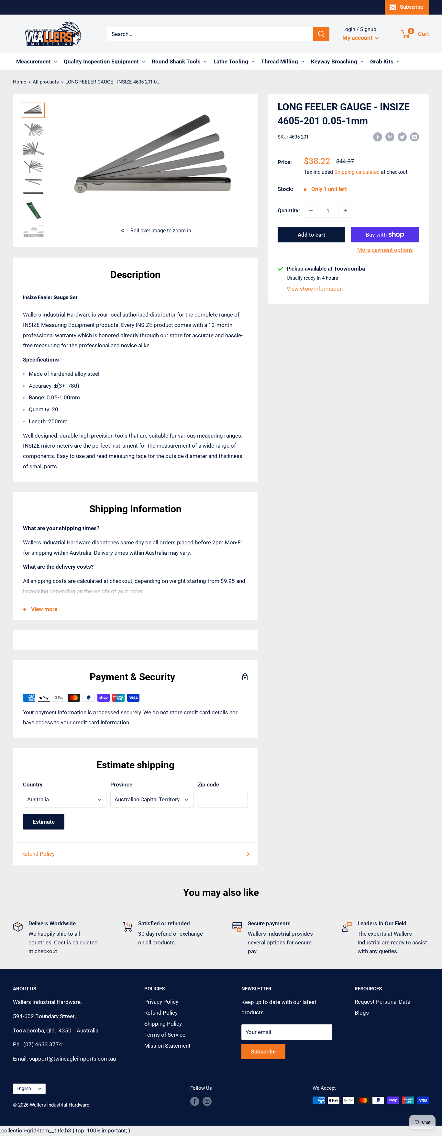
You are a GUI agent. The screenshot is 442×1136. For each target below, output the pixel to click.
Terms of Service (164, 1034)
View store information (315, 288)
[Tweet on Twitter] (402, 136)
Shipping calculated (357, 172)
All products (46, 82)
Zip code (208, 784)
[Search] (321, 34)
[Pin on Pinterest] (389, 136)
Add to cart (311, 234)
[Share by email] (414, 136)
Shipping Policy (163, 1023)
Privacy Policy (161, 1001)
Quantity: (289, 210)
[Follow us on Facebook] (194, 1101)
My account (358, 37)
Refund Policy (38, 854)
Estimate (44, 822)
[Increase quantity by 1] (345, 210)
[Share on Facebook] (377, 136)
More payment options (385, 250)
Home (19, 82)
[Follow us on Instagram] (207, 1101)
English (24, 1088)
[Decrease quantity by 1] (311, 210)
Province (121, 784)
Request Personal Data (382, 1001)
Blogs (362, 1012)
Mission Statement (167, 1045)
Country (32, 784)
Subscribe (411, 7)
